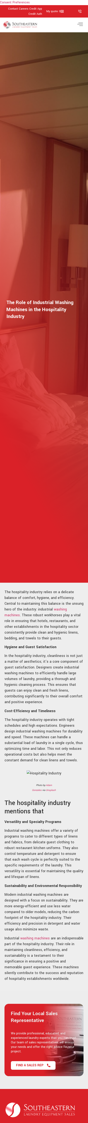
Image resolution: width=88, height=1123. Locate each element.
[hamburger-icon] (80, 25)
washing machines (35, 938)
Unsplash (51, 790)
